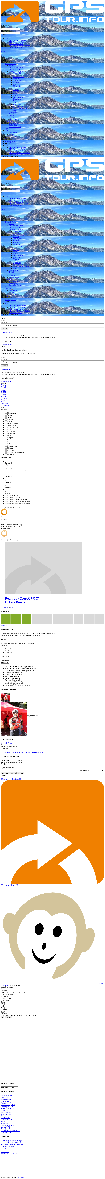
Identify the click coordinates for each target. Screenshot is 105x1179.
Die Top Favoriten (15, 69)
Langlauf (16, 91)
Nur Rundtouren (12, 495)
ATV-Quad (16, 103)
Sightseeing (17, 104)
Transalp (16, 75)
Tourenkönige (13, 123)
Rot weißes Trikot (15, 127)
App (6, 129)
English (3, 389)
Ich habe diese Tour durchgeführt (14, 993)
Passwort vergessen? (7, 332)
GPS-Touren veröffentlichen (18, 42)
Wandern (16, 84)
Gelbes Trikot (13, 125)
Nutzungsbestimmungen (9, 1146)
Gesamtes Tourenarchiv (17, 71)
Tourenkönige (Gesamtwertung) (11, 1141)
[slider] (54, 475)
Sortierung (14, 540)
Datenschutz (5, 1152)
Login (3, 51)
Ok (2, 1017)
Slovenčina (4, 404)
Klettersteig (17, 86)
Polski (3, 400)
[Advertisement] (16, 1049)
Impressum (12, 136)
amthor (29, 714)
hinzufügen (5, 773)
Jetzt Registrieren (6, 344)
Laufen (15, 95)
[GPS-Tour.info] (52, 21)
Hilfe (7, 38)
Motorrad (16, 101)
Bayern (12, 607)
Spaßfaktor (8, 482)
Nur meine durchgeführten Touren (18, 499)
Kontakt (11, 134)
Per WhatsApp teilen (21, 752)
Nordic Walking (18, 97)
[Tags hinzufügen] (52, 770)
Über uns (8, 130)
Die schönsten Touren (16, 67)
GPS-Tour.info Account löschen (19, 46)
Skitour (9, 436)
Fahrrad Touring (18, 77)
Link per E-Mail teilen (35, 752)
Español (3, 391)
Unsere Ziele (13, 132)
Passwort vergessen (15, 47)
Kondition (8, 488)
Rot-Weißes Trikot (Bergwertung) (12, 1144)
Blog (6, 138)
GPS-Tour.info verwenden (17, 40)
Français (3, 392)
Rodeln (15, 93)
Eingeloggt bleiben (11, 325)
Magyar (3, 394)
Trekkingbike (17, 80)
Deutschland (5, 607)
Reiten (15, 110)
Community (9, 121)
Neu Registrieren (10, 142)
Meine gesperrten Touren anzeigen (18, 503)
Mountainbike (17, 73)
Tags (13, 768)
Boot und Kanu (18, 106)
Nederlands (4, 398)
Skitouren (16, 90)
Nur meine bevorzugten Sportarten (18, 501)
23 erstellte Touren (7, 743)
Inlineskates (17, 99)
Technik (7, 493)
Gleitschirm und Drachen (21, 108)
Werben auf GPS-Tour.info (9, 1153)
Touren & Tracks (10, 64)
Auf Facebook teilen (7, 752)
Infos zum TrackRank (16, 44)
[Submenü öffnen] (17, 64)
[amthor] (14, 715)
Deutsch (3, 387)
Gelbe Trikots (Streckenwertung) (11, 1142)
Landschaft (8, 477)
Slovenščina (5, 405)
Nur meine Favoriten (14, 497)
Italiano (3, 396)
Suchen (11, 66)
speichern (20, 773)
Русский (4, 402)
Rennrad (16, 78)
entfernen (13, 773)
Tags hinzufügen (6, 768)
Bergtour (16, 82)
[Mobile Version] (4, 625)
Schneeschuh (17, 88)
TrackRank (8, 463)
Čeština (3, 385)
